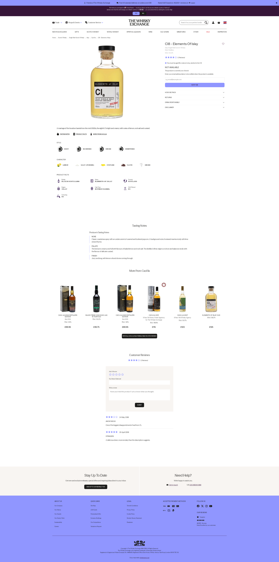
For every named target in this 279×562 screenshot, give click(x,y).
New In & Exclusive (59, 32)
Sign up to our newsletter (96, 487)
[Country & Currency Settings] (225, 22)
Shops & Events (74, 22)
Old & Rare (164, 32)
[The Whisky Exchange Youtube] (210, 506)
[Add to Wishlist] (223, 44)
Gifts (77, 32)
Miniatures (181, 32)
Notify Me (194, 85)
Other (195, 32)
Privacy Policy (131, 510)
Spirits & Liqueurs (134, 32)
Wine (150, 32)
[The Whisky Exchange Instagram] (206, 506)
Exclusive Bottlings (96, 518)
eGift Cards (94, 510)
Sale (208, 32)
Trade (57, 22)
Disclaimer (169, 107)
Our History (57, 510)
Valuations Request (96, 526)
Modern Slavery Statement (134, 518)
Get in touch (173, 485)
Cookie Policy (130, 514)
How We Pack (170, 92)
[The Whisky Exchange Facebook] (198, 506)
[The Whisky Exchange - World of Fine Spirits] (139, 22)
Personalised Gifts (96, 514)
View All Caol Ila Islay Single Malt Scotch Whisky (139, 336)
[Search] (206, 22)
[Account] (213, 22)
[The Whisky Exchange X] (202, 506)
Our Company (58, 505)
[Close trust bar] (276, 3)
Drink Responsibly (172, 102)
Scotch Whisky (93, 32)
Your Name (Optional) (115, 379)
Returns (168, 97)
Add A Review (113, 371)
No (143, 13)
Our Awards (57, 514)
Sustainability (58, 522)
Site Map (93, 505)
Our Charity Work (59, 518)
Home (54, 37)
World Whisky (113, 32)
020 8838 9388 (195, 485)
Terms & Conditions (132, 505)
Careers (56, 526)
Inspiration (222, 32)
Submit (139, 405)
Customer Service (94, 22)
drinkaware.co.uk (144, 558)
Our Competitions (96, 522)
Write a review (113, 388)
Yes (136, 13)
